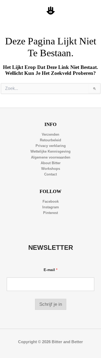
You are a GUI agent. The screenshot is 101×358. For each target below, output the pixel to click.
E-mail (50, 270)
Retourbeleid (50, 140)
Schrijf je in (50, 304)
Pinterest (50, 213)
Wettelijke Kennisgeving (50, 151)
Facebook (51, 201)
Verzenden (50, 134)
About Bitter (51, 163)
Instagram (50, 207)
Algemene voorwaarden (50, 157)
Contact (50, 174)
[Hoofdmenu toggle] (90, 11)
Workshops (50, 169)
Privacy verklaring (51, 146)
